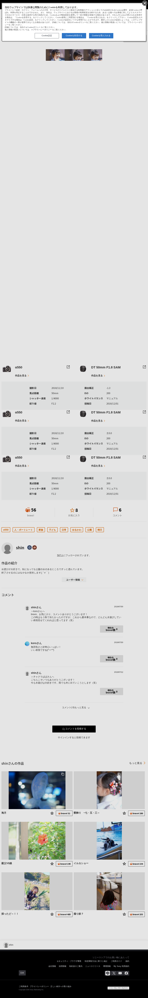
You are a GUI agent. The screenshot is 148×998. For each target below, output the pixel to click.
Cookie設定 (47, 35)
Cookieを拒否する (74, 35)
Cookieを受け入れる (101, 35)
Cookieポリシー (34, 27)
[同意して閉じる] (144, 3)
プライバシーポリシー (42, 30)
